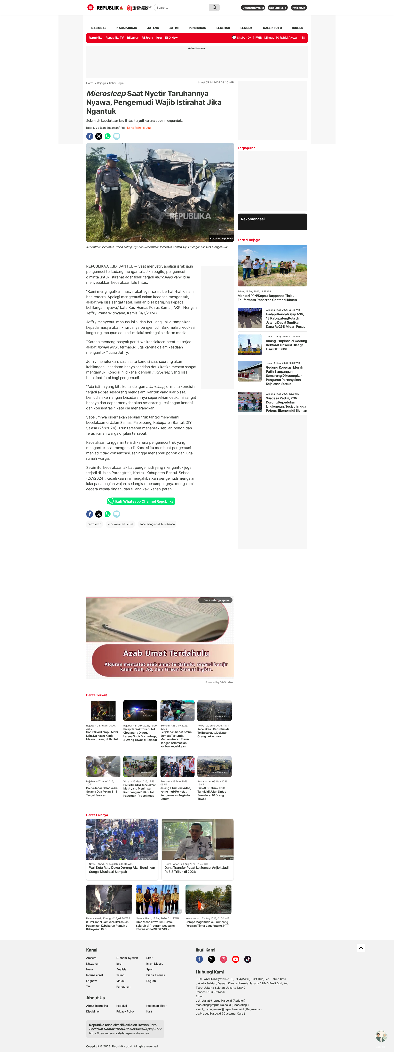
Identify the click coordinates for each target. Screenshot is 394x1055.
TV (88, 986)
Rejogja (101, 83)
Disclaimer (93, 1011)
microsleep (94, 524)
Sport (149, 969)
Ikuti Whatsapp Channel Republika (144, 501)
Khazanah (92, 963)
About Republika (97, 1005)
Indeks (297, 28)
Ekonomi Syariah (127, 958)
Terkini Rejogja (249, 240)
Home (90, 83)
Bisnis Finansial (156, 975)
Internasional (94, 975)
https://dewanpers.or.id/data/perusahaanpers (119, 1033)
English (151, 981)
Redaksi (121, 1005)
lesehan (223, 28)
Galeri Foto (272, 28)
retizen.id (298, 7)
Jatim (174, 28)
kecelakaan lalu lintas (120, 524)
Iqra (118, 963)
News (90, 969)
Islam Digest (154, 963)
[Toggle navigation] (90, 7)
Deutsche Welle (253, 7)
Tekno (120, 975)
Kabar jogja (127, 28)
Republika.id (277, 7)
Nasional (98, 28)
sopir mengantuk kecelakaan (157, 524)
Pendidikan (197, 28)
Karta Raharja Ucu (139, 127)
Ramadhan (123, 986)
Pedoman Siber (156, 1005)
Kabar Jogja (116, 83)
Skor (149, 958)
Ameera (91, 958)
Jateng (153, 28)
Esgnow (91, 981)
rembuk (247, 28)
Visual (120, 981)
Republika (95, 37)
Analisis (121, 969)
